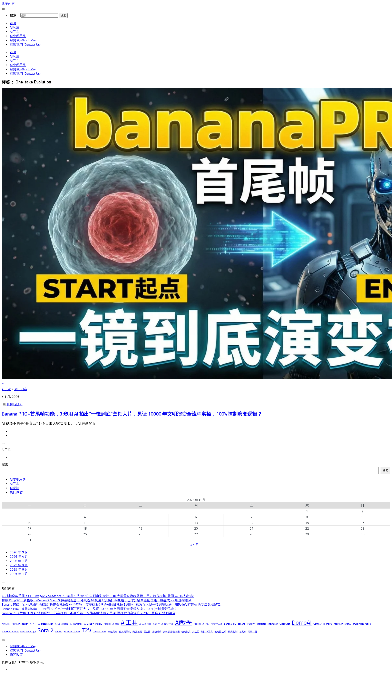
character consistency (267, 624)
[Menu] (3, 9)
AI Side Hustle (61, 624)
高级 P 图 (252, 631)
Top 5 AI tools (99, 631)
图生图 (147, 631)
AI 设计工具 (216, 624)
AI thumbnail (76, 624)
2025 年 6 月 (19, 569)
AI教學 (183, 622)
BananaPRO (230, 624)
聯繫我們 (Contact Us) (25, 45)
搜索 (5, 464)
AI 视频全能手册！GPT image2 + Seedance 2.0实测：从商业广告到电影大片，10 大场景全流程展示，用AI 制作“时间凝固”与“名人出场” (98, 596)
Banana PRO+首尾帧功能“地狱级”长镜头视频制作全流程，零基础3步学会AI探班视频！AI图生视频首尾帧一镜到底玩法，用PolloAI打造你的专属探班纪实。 (113, 604)
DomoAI (302, 622)
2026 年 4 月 (19, 557)
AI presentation (45, 624)
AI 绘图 (197, 624)
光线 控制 (137, 631)
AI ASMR (6, 624)
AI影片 (156, 624)
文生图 (195, 631)
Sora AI (58, 631)
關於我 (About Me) (23, 40)
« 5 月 (194, 545)
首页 (13, 23)
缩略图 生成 (220, 631)
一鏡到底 (112, 631)
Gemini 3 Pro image (322, 624)
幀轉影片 (186, 631)
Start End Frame (72, 631)
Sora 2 (45, 630)
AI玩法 (14, 27)
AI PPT (33, 624)
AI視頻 (206, 624)
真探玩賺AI (14, 404)
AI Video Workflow (93, 624)
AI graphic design (20, 624)
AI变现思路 (18, 36)
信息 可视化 (125, 631)
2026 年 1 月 (19, 561)
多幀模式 (156, 631)
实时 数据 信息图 (171, 631)
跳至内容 (8, 4)
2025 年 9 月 (19, 565)
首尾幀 (242, 631)
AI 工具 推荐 (145, 624)
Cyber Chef (285, 624)
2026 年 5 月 (19, 552)
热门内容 (20, 389)
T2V (86, 630)
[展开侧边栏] (3, 443)
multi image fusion (362, 624)
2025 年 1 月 (19, 574)
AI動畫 (115, 624)
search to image (28, 631)
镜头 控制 (232, 631)
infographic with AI (342, 624)
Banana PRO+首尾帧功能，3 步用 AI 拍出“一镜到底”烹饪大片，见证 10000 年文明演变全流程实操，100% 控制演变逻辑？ (132, 414)
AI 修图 (107, 624)
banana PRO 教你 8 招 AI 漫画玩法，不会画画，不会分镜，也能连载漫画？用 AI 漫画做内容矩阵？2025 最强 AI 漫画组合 (88, 613)
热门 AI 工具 (207, 631)
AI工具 (14, 32)
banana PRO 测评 (246, 624)
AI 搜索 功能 (167, 624)
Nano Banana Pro (10, 631)
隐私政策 (16, 655)
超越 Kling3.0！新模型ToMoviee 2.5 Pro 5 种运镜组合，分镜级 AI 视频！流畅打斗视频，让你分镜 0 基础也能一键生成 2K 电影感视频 (97, 600)
